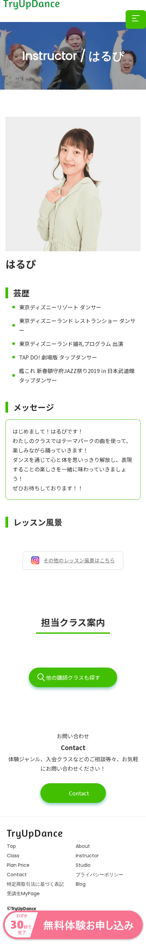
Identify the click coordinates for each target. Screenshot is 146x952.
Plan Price (18, 865)
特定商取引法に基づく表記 (35, 884)
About (83, 846)
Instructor (87, 855)
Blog (81, 884)
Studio (83, 865)
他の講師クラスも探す (73, 677)
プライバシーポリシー (99, 874)
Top (11, 846)
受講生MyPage (23, 893)
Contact (78, 793)
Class (13, 855)
